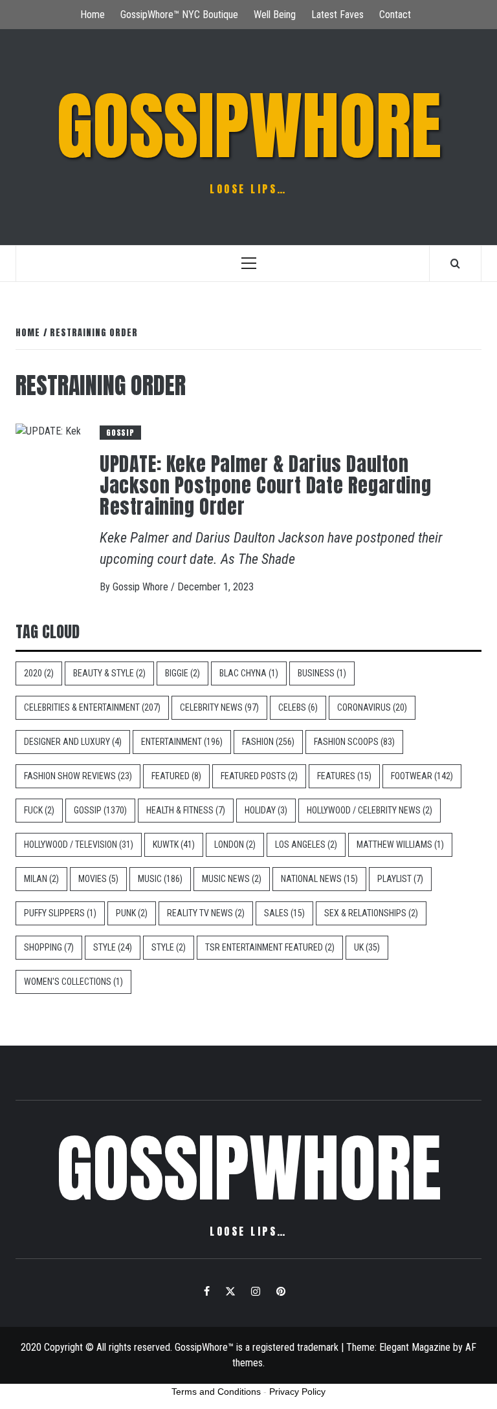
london (235, 844)
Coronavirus (372, 707)
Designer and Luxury (73, 742)
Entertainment (182, 742)
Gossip (120, 432)
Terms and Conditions (216, 1391)
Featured (176, 776)
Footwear (422, 776)
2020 (39, 673)
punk (132, 913)
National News (319, 879)
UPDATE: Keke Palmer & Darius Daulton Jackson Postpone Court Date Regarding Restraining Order (265, 485)
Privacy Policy (297, 1391)
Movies (98, 879)
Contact (395, 14)
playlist (400, 879)
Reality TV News (206, 913)
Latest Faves (337, 14)
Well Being (275, 14)
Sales (284, 913)
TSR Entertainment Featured (270, 947)
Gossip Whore (142, 587)
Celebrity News (219, 707)
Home (92, 14)
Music (160, 879)
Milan (41, 879)
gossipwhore (248, 126)
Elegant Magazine (414, 1347)
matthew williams (400, 844)
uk (367, 947)
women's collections (73, 981)
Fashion (268, 742)
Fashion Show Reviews (78, 776)
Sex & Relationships (371, 913)
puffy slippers (60, 913)
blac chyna (248, 673)
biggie (182, 673)
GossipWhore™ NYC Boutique (179, 14)
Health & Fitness (185, 810)
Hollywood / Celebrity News (369, 810)
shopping (49, 947)
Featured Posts (259, 776)
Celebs (298, 707)
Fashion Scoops (354, 742)
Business (322, 673)
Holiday (266, 810)
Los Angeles (306, 844)
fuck (39, 810)
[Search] (455, 263)
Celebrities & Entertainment (92, 707)
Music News (231, 879)
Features (344, 776)
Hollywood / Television (78, 844)
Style (112, 947)
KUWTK (174, 844)
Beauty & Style (109, 673)
